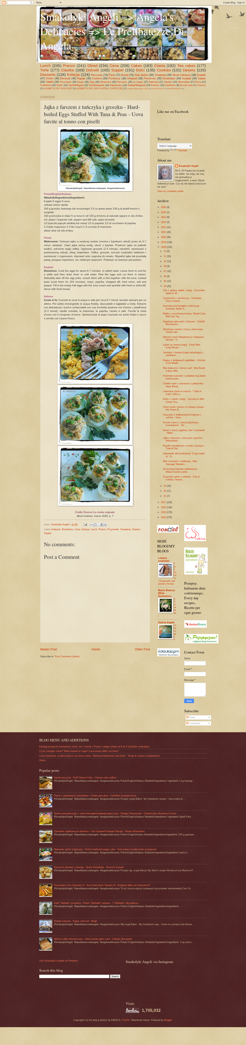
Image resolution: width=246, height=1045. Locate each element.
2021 (164, 232)
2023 (164, 222)
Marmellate (183, 82)
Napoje (81, 78)
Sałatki (50, 81)
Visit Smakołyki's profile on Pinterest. (58, 960)
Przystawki (65, 82)
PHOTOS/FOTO (158, 89)
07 (165, 271)
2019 (164, 242)
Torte (44, 70)
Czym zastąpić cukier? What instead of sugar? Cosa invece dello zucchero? (79, 751)
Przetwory (114, 78)
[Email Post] (85, 524)
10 (165, 261)
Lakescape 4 (175, 632)
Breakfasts (169, 78)
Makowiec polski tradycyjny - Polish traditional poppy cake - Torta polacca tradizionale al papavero (105, 849)
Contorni (97, 78)
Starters (168, 82)
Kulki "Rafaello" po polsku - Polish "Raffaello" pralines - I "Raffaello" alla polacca (96, 903)
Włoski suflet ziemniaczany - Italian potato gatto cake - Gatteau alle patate (93, 939)
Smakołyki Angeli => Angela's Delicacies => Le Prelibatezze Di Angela (112, 31)
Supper (117, 70)
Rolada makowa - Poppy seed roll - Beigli (75, 921)
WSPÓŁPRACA (174, 89)
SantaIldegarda (96, 85)
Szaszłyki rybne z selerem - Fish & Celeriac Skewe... (181, 478)
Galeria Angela (166, 622)
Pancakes (122, 82)
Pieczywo (96, 74)
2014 (164, 517)
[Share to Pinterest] (105, 525)
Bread (124, 74)
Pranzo (69, 65)
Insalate (186, 78)
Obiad (92, 65)
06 (165, 276)
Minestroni (105, 82)
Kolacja (73, 74)
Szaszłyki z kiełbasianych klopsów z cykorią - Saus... (182, 416)
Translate (182, 150)
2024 (164, 217)
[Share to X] (98, 525)
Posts (191, 717)
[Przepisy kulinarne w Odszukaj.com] (168, 655)
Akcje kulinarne (182, 74)
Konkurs (155, 85)
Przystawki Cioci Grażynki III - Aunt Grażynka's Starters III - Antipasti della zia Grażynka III (102, 885)
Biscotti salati (186, 85)
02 (165, 491)
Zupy (92, 82)
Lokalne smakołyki (163, 559)
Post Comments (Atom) (67, 656)
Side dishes (141, 74)
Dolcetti (92, 70)
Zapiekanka (116, 85)
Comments (194, 723)
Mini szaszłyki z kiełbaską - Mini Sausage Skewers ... (180, 462)
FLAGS (126, 1020)
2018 (164, 247)
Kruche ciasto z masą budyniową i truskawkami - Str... (181, 424)
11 (165, 256)
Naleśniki (153, 82)
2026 (164, 207)
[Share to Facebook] (102, 525)
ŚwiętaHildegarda (137, 85)
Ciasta (159, 65)
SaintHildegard (75, 85)
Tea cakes (186, 65)
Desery (189, 70)
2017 (164, 502)
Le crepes (138, 82)
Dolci (140, 70)
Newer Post (48, 649)
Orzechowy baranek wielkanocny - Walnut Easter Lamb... (181, 470)
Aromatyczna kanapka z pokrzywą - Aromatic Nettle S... (181, 307)
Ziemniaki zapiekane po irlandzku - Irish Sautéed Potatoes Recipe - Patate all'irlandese (99, 831)
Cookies (164, 70)
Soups (80, 82)
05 (165, 281)
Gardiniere (170, 85)
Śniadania (160, 74)
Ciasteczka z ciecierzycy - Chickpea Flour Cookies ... (182, 299)
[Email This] (91, 525)
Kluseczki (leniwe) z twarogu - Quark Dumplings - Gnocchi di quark (89, 867)
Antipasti (132, 78)
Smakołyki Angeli (188, 166)
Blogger (168, 1020)
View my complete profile (170, 191)
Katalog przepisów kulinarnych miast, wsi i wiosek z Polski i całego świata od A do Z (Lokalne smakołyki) (94, 746)
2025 (164, 212)
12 (165, 251)
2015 (164, 512)
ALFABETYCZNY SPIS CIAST (57, 88)
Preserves (150, 78)
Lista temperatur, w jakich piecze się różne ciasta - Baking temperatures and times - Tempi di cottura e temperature (99, 755)
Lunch (45, 65)
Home (95, 649)
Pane (112, 74)
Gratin (59, 85)
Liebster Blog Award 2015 (137, 89)
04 (165, 286)
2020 (164, 237)
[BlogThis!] (95, 525)
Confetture (45, 85)
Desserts (47, 74)
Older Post (142, 649)
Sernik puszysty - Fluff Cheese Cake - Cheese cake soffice (85, 777)
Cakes (136, 65)
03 (165, 486)
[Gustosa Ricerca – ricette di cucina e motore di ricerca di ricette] (195, 627)
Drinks (49, 78)
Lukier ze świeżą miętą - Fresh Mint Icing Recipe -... (181, 346)
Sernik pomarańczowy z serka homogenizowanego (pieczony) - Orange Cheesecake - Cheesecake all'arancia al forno (115, 813)
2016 (164, 507)
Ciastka (67, 70)
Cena (114, 65)
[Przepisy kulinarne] (201, 642)
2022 (164, 227)
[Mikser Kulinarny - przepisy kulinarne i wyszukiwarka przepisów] (196, 573)
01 (165, 496)
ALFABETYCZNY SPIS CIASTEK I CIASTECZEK (99, 88)
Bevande (65, 78)
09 (165, 266)
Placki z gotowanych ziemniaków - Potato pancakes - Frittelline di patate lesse (95, 795)
